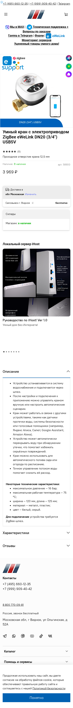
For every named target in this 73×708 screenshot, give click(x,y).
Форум (39, 35)
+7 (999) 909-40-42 (43, 3)
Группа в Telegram (20, 35)
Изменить (30, 194)
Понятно (37, 697)
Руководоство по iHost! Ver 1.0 (25, 320)
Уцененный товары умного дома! (36, 43)
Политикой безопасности (48, 688)
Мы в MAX (17, 27)
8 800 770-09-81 (13, 604)
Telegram (64, 3)
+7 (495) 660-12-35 (15, 3)
